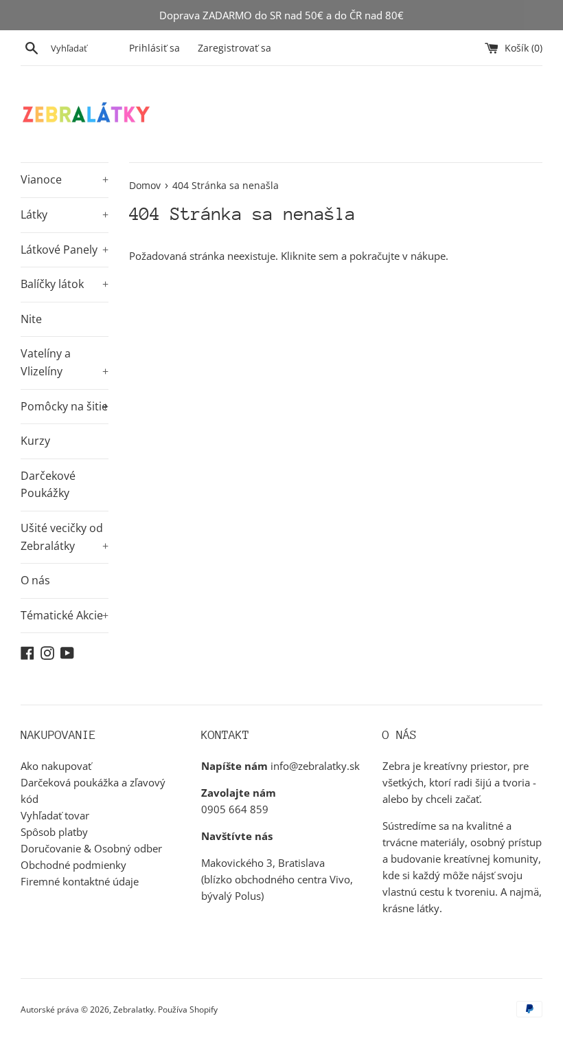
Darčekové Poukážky (48, 484)
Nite (31, 319)
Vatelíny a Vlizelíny (64, 362)
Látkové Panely (64, 249)
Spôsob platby (54, 832)
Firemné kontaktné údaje (80, 881)
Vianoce (64, 179)
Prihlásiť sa (154, 48)
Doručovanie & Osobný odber (91, 848)
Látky (64, 214)
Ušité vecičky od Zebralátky (64, 536)
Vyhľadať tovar (55, 815)
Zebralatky (133, 1009)
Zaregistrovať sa (234, 48)
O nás (35, 580)
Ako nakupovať (56, 766)
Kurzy (35, 440)
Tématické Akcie (64, 615)
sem (328, 256)
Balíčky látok (64, 283)
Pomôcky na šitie (64, 406)
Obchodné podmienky (73, 865)
